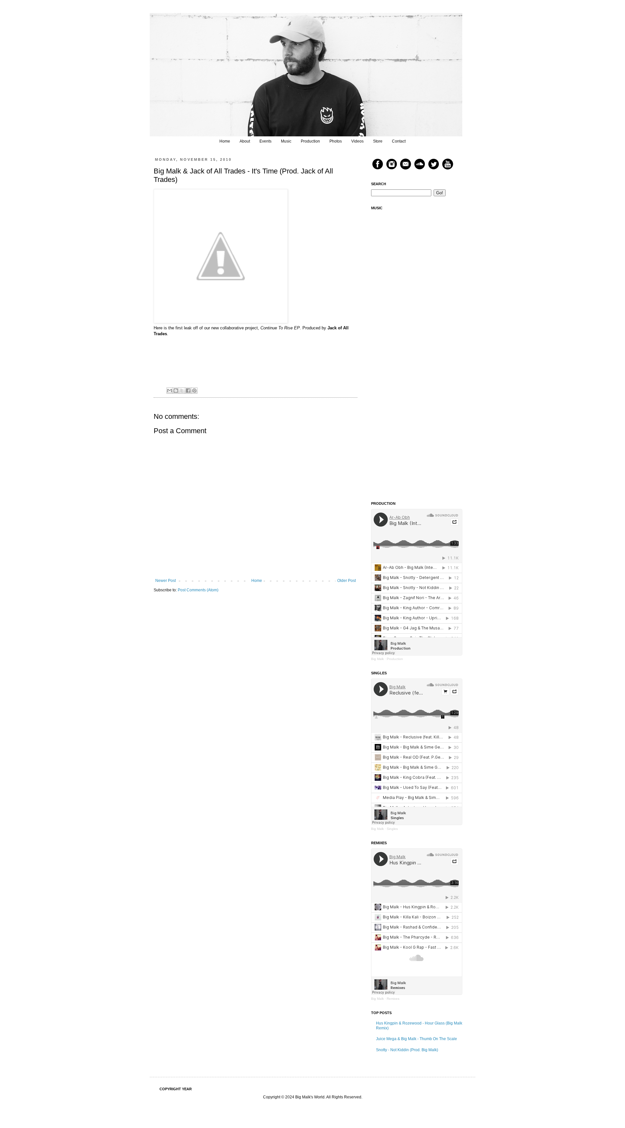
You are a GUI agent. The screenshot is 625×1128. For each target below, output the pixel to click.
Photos (335, 141)
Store (377, 141)
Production (310, 141)
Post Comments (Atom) (198, 590)
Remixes (393, 998)
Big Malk (377, 659)
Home (224, 141)
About (245, 141)
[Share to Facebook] (188, 390)
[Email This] (169, 390)
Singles (392, 829)
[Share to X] (182, 390)
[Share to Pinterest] (194, 390)
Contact (399, 141)
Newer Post (165, 580)
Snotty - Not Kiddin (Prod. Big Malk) (407, 1050)
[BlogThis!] (176, 390)
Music (286, 141)
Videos (357, 141)
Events (265, 141)
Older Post (346, 580)
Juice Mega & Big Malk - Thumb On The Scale (416, 1039)
